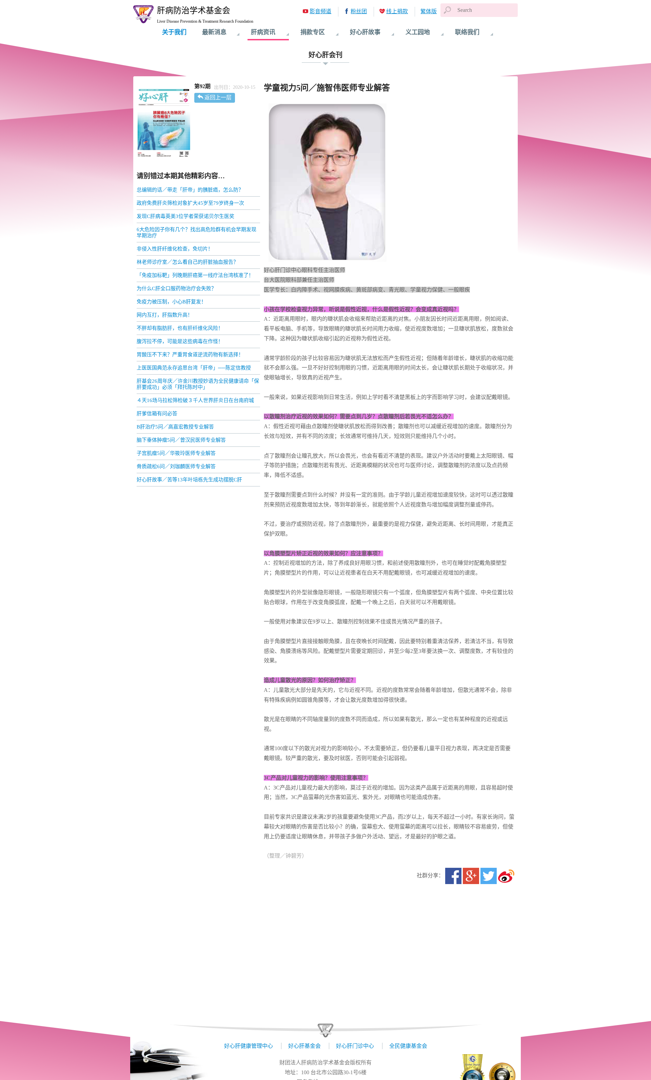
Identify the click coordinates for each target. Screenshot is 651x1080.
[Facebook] (453, 876)
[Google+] (471, 876)
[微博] (506, 876)
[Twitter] (488, 876)
